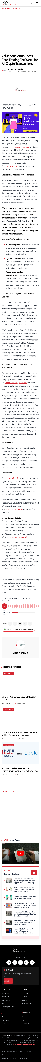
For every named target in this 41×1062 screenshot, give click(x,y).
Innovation (5, 997)
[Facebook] (10, 624)
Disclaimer (25, 1024)
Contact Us (25, 1020)
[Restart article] (4, 612)
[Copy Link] (30, 624)
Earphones (25, 993)
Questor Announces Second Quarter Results (19, 698)
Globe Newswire (20, 652)
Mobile (24, 1000)
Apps (3, 1003)
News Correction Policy (9, 1051)
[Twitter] (14, 962)
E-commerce (6, 1000)
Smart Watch (26, 1003)
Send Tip (7, 981)
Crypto (4, 1024)
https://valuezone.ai (14, 509)
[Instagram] (20, 962)
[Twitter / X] (15, 624)
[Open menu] (37, 3)
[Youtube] (26, 962)
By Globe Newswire (15, 69)
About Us (25, 1017)
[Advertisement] (20, 31)
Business (5, 1017)
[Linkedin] (32, 962)
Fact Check (5, 1020)
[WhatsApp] (25, 624)
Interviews (5, 993)
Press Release (12, 9)
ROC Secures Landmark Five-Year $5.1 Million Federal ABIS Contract (19, 734)
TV (23, 1007)
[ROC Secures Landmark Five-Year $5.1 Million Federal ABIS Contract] (20, 717)
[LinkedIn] (20, 624)
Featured (5, 1027)
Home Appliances (8, 1007)
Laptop (24, 997)
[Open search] (32, 3)
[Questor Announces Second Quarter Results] (20, 681)
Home (4, 9)
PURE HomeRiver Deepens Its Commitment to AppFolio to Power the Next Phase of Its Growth (20, 769)
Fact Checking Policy (26, 1051)
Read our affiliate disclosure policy (24, 1045)
